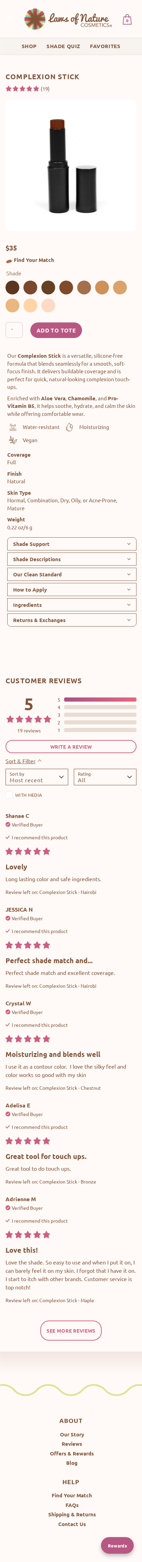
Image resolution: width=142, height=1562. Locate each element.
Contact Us (72, 1523)
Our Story (72, 1434)
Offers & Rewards (72, 1453)
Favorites (105, 46)
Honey (12, 305)
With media (28, 795)
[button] (27, 89)
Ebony (48, 287)
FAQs (72, 1504)
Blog (72, 1462)
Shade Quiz (63, 46)
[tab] (71, 543)
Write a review (71, 746)
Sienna (102, 287)
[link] (68, 19)
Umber (30, 287)
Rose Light (48, 305)
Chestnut (66, 287)
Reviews (72, 1443)
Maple (84, 287)
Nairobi (12, 287)
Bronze (120, 287)
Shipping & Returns (72, 1514)
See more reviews (71, 1330)
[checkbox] (37, 796)
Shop (29, 46)
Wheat (30, 305)
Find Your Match (34, 259)
